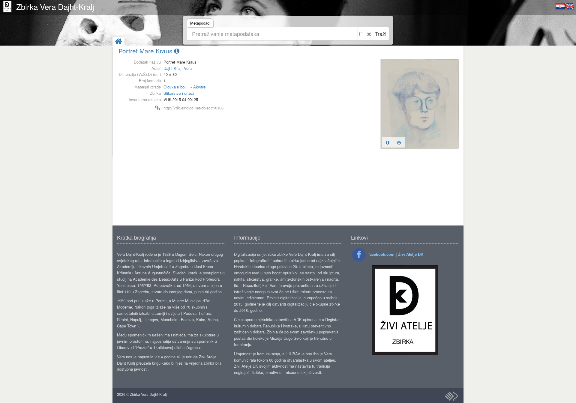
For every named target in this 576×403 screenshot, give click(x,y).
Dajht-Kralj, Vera (178, 68)
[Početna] (118, 42)
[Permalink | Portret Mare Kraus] (139, 108)
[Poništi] (369, 33)
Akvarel (199, 87)
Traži (380, 33)
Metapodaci (200, 23)
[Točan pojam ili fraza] (361, 33)
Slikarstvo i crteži (179, 93)
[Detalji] (387, 142)
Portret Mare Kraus (146, 50)
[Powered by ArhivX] (451, 396)
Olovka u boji (175, 87)
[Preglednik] (399, 142)
